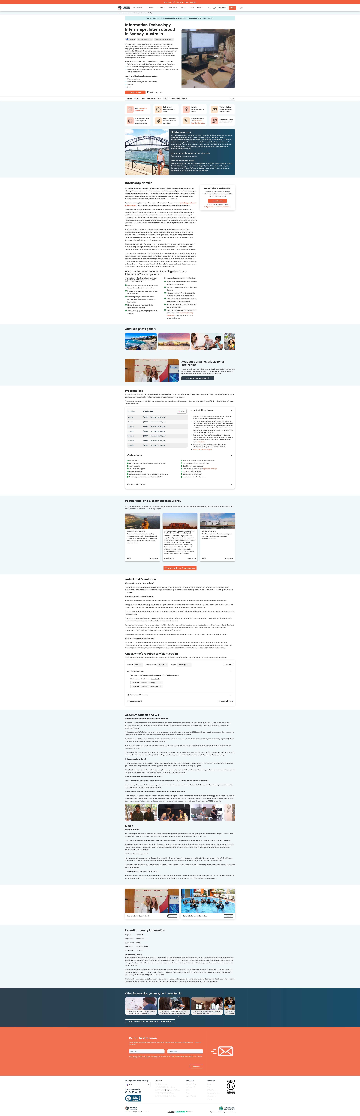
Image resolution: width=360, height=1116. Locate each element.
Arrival (165, 98)
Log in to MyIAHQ (191, 1096)
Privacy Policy (211, 1096)
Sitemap (209, 1099)
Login (241, 8)
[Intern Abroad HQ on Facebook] (126, 1092)
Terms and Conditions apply (202, 449)
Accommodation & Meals (178, 98)
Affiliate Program (212, 1090)
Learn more (200, 442)
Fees (143, 98)
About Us (200, 8)
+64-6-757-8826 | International (165, 1087)
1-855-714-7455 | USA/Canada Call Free (168, 1090)
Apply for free (135, 92)
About (209, 1084)
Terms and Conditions (214, 1093)
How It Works (172, 8)
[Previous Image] (128, 341)
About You (160, 8)
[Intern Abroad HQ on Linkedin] (133, 1092)
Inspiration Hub (190, 1087)
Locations (149, 8)
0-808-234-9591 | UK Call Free (165, 1093)
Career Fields (137, 8)
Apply (232, 8)
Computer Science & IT (165, 39)
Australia (132, 39)
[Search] (209, 7)
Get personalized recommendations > (217, 207)
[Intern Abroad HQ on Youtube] (136, 1092)
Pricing (183, 8)
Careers (209, 1087)
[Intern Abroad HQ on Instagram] (129, 1092)
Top (231, 98)
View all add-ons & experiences (180, 568)
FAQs (187, 1090)
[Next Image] (232, 341)
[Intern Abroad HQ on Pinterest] (140, 1092)
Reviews (191, 8)
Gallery (136, 98)
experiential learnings (210, 469)
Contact (222, 8)
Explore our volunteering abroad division (222, 1112)
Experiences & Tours (154, 98)
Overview (129, 98)
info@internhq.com (161, 1084)
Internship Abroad (146, 39)
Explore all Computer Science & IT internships (150, 1021)
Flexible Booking (191, 1084)
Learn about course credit (198, 378)
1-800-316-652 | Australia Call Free (166, 1096)
